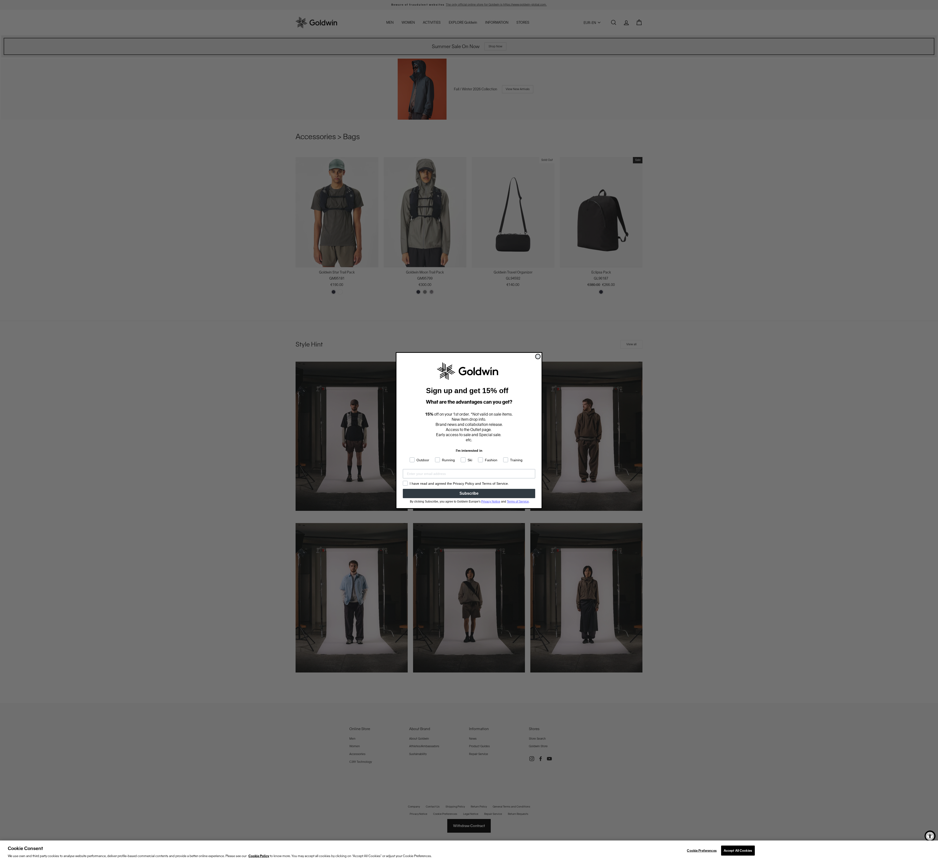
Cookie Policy (258, 856)
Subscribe (469, 493)
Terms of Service (518, 501)
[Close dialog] (537, 356)
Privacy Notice (490, 501)
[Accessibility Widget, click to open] (930, 835)
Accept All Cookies (738, 850)
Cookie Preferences (701, 850)
